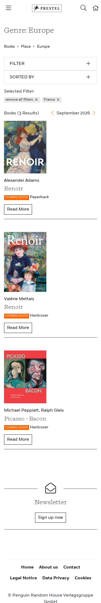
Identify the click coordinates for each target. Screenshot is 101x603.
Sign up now (50, 518)
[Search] (83, 8)
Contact (71, 567)
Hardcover (39, 315)
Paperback (39, 197)
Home (27, 567)
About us (48, 567)
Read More (18, 209)
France (50, 99)
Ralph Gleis (52, 410)
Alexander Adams (21, 180)
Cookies (83, 578)
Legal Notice (23, 578)
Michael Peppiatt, (22, 410)
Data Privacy (55, 578)
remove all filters (19, 99)
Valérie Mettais (19, 299)
